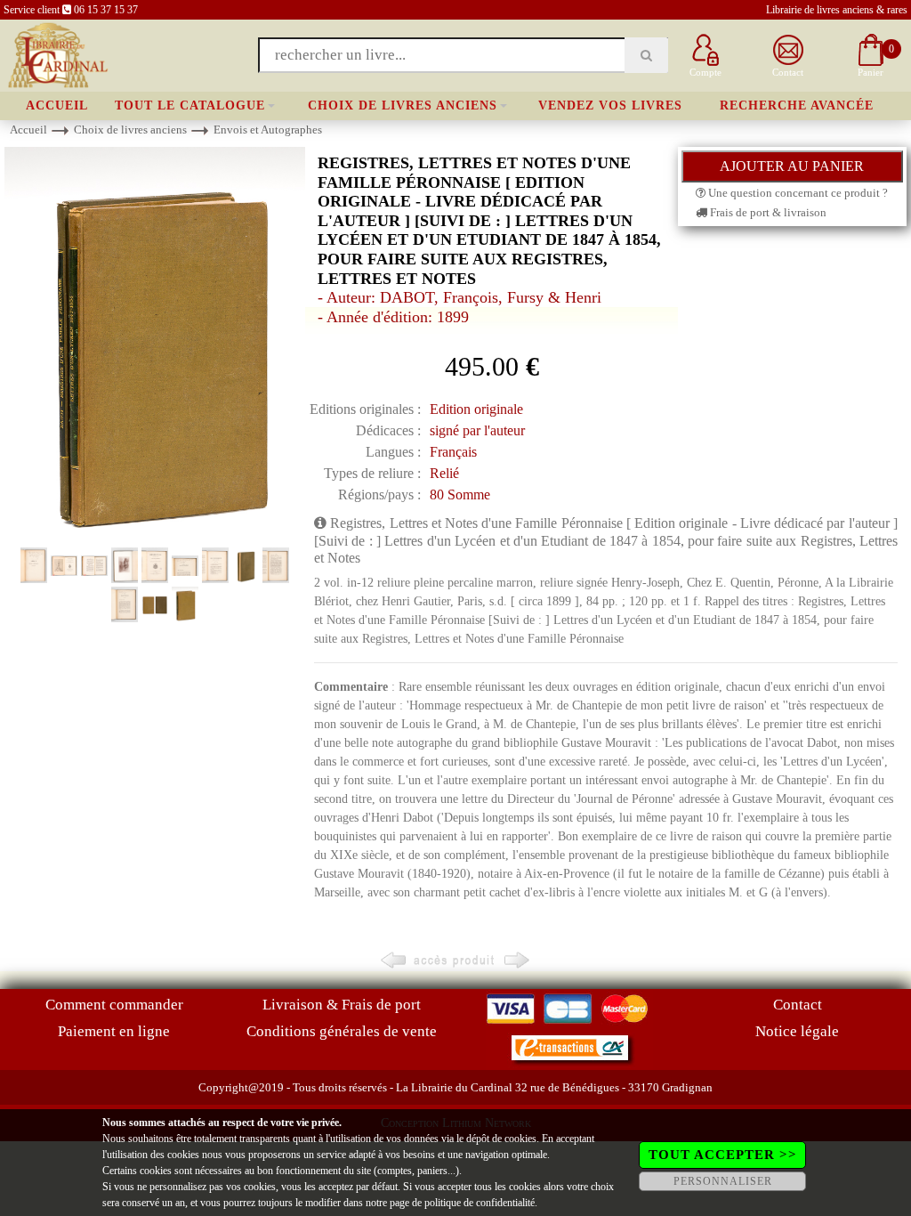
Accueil (57, 105)
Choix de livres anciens (402, 105)
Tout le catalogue (190, 105)
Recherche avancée (797, 105)
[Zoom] (154, 345)
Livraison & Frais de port (341, 1004)
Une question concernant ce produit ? (796, 192)
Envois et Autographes (268, 129)
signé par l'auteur (477, 430)
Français (453, 451)
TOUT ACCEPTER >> (723, 1154)
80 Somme (460, 494)
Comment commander (114, 1004)
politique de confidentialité (479, 1202)
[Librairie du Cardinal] (56, 54)
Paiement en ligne (114, 1031)
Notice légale (797, 1031)
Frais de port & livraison (766, 212)
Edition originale (476, 409)
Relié (444, 473)
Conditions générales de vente (341, 1031)
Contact (797, 1004)
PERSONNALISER (722, 1181)
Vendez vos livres (610, 105)
